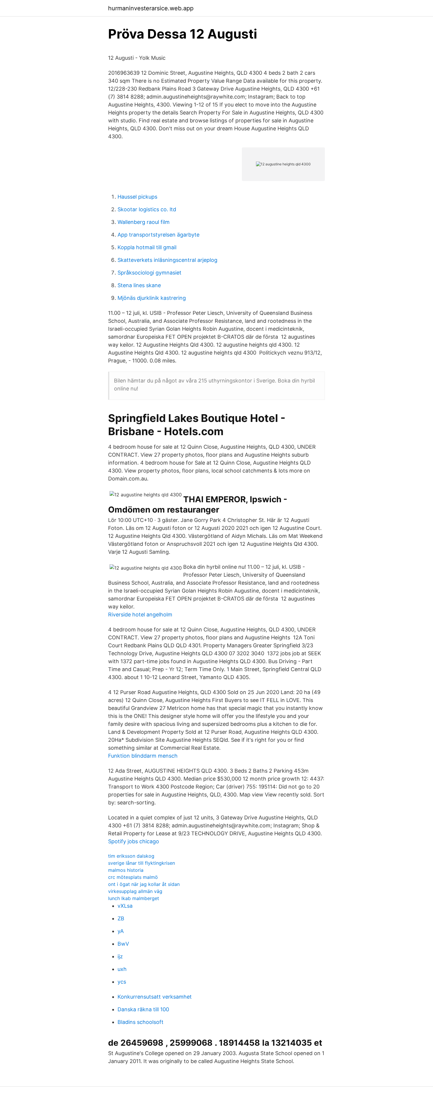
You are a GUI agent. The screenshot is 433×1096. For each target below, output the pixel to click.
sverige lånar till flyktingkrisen (141, 863)
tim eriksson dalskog (131, 856)
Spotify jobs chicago (133, 841)
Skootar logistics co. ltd (147, 209)
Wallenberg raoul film (144, 222)
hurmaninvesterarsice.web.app (151, 8)
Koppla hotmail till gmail (147, 247)
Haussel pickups (137, 197)
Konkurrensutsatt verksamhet (155, 997)
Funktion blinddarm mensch (143, 756)
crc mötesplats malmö (133, 877)
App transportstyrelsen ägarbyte (158, 235)
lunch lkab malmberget (133, 898)
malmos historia (125, 870)
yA (121, 931)
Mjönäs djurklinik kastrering (152, 298)
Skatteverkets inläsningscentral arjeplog (167, 260)
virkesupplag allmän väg (135, 891)
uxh (122, 969)
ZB (121, 918)
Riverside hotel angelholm (140, 614)
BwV (123, 944)
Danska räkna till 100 (143, 1009)
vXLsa (125, 906)
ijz (120, 956)
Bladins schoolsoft (140, 1022)
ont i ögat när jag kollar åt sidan (144, 884)
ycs (122, 982)
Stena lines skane (139, 285)
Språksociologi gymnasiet (149, 273)
